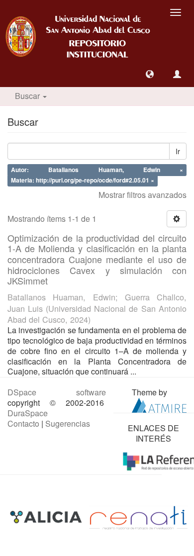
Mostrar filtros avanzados (142, 194)
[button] (149, 74)
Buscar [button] (28, 95)
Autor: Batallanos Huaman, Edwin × (97, 170)
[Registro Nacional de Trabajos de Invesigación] (138, 517)
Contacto (23, 423)
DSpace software (56, 392)
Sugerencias (67, 423)
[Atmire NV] (159, 404)
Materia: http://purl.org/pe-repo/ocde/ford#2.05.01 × (82, 180)
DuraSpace (27, 413)
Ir (178, 151)
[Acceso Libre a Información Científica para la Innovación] (47, 517)
